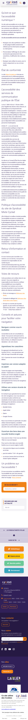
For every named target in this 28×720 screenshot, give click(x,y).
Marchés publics (15, 563)
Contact (4, 606)
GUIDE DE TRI (12, 540)
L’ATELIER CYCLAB (7, 666)
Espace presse (15, 556)
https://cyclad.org (11, 74)
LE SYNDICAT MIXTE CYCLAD (15, 530)
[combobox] (14, 489)
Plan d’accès (13, 606)
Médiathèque (15, 549)
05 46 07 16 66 (7, 595)
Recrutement (15, 570)
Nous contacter (16, 477)
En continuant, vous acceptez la (12, 642)
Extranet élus (6, 671)
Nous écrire (5, 624)
